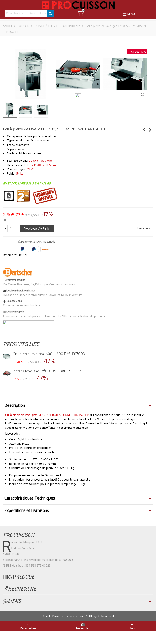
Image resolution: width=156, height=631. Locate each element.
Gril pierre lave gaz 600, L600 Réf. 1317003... (50, 353)
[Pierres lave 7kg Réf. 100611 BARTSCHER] (7, 373)
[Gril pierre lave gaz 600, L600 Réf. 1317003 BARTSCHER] (7, 356)
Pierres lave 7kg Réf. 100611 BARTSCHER (47, 371)
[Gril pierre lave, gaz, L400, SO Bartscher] (142, 94)
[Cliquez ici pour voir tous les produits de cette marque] (17, 272)
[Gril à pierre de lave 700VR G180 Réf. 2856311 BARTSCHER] (150, 129)
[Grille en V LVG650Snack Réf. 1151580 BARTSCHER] (144, 129)
